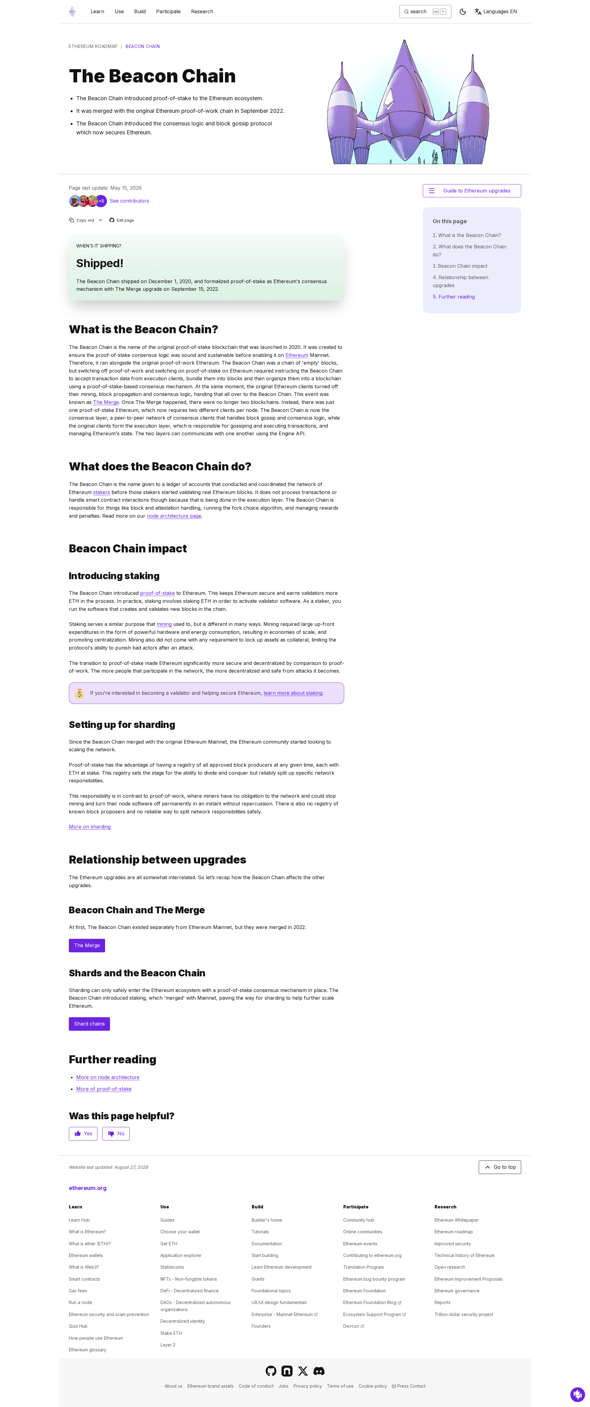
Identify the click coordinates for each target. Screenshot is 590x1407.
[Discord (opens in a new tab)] (318, 1371)
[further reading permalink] (66, 1059)
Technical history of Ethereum (465, 1255)
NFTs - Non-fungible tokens (188, 1279)
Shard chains (89, 1024)
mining (164, 624)
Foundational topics (271, 1290)
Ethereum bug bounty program (374, 1279)
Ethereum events (360, 1243)
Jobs (283, 1386)
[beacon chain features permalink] (66, 548)
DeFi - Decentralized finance (189, 1290)
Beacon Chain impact (462, 266)
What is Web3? (84, 1267)
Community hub (358, 1220)
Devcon (353, 1326)
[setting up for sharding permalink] (66, 725)
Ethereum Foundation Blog (372, 1302)
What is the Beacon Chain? (469, 235)
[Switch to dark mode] (462, 11)
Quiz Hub (78, 1326)
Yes (88, 1133)
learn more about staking (293, 693)
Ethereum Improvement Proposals (469, 1279)
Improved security (453, 1243)
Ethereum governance (457, 1290)
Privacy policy (307, 1386)
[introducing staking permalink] (66, 576)
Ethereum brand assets (210, 1386)
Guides (167, 1220)
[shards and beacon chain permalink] (66, 973)
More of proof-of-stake (104, 1089)
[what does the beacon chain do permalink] (66, 466)
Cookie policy (373, 1386)
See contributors (129, 201)
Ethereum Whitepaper (457, 1220)
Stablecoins (172, 1267)
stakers (101, 492)
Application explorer (181, 1255)
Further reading (457, 297)
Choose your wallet (180, 1231)
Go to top (505, 1167)
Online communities (362, 1231)
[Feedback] (577, 1394)
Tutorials (260, 1231)
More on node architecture (108, 1077)
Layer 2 (167, 1344)
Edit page (122, 220)
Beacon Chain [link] (143, 46)
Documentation (267, 1243)
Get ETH (168, 1243)
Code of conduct (256, 1386)
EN (500, 11)
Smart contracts (84, 1279)
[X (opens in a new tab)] (303, 1371)
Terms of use (340, 1386)
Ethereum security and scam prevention (109, 1314)
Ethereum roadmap (93, 46)
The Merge (106, 402)
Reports (442, 1302)
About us (174, 1386)
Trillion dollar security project (464, 1314)
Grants (258, 1279)
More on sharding (90, 827)
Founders (261, 1326)
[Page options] (100, 220)
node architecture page (174, 516)
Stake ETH (171, 1333)
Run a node (80, 1302)
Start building (265, 1255)
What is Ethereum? (87, 1231)
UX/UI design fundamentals (279, 1302)
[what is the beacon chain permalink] (66, 329)
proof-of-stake (157, 593)
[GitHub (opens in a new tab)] (271, 1371)
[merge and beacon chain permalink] (66, 910)
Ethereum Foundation (364, 1290)
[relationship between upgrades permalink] (66, 859)
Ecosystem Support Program (374, 1314)
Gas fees (78, 1290)
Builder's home (267, 1220)
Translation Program (363, 1267)
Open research (450, 1267)
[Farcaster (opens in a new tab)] (287, 1371)
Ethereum (296, 355)
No (120, 1133)
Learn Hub (79, 1220)
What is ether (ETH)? (90, 1243)
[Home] (72, 11)
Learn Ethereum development (282, 1267)
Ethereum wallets (86, 1255)
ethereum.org (88, 1188)
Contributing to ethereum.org (372, 1255)
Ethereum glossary (87, 1349)
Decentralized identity (182, 1321)
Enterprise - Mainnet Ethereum (285, 1314)
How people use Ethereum (96, 1338)
